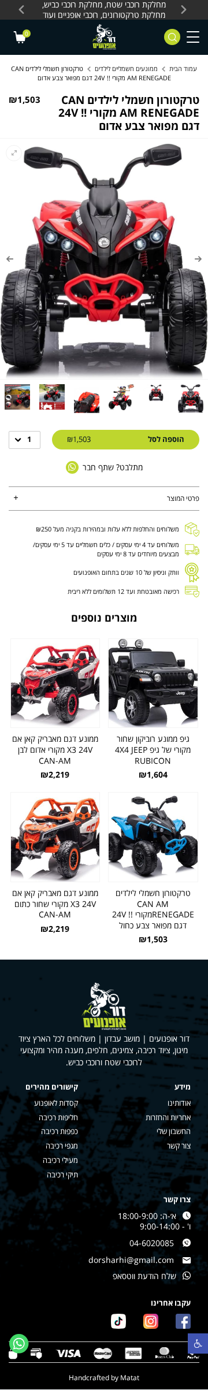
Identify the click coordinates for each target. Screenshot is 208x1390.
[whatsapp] (19, 1344)
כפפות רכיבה (59, 1131)
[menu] (193, 37)
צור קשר (179, 1146)
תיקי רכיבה (62, 1175)
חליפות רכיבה (58, 1118)
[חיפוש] (172, 37)
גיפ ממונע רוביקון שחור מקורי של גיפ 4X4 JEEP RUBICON (153, 749)
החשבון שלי (174, 1131)
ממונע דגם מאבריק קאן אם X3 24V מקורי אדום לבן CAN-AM (55, 749)
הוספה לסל (125, 439)
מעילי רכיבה (60, 1160)
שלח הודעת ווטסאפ (144, 1276)
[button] (198, 1343)
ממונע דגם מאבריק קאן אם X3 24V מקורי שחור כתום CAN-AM (55, 904)
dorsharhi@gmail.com (131, 1260)
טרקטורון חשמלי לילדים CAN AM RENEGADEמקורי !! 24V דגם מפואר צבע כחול (153, 909)
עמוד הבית (183, 68)
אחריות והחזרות (168, 1118)
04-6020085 (151, 1243)
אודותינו (179, 1103)
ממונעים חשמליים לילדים (126, 68)
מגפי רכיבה (62, 1146)
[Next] (10, 259)
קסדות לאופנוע (56, 1103)
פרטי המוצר (183, 498)
